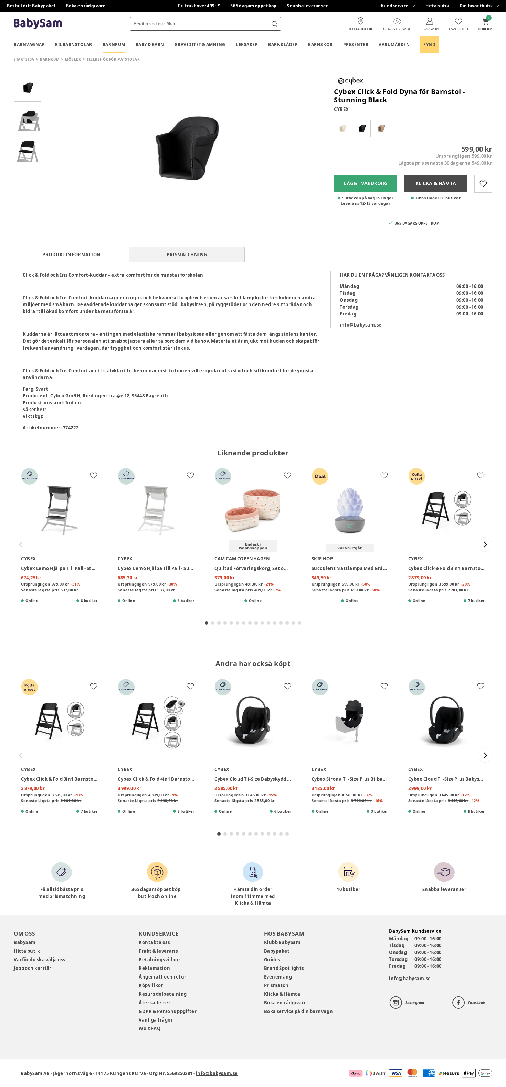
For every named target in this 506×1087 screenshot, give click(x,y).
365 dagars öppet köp (253, 6)
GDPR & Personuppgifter (168, 1011)
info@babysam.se (361, 325)
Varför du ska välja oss (39, 959)
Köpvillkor (151, 985)
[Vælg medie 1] (27, 88)
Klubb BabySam (282, 942)
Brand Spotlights (284, 968)
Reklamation (154, 968)
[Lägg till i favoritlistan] (483, 184)
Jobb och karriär (33, 968)
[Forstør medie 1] (184, 150)
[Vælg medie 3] (27, 150)
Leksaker (247, 45)
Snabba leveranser (307, 6)
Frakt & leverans (158, 951)
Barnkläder (283, 45)
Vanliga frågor (156, 1020)
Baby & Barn (150, 45)
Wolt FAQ (149, 1028)
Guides (272, 959)
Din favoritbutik (476, 6)
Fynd (429, 45)
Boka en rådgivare (85, 6)
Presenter (356, 45)
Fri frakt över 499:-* (199, 6)
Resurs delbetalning (163, 994)
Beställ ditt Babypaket (31, 6)
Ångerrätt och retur (162, 977)
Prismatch (276, 985)
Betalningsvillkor (159, 959)
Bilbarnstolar (73, 45)
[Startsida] (38, 24)
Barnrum (114, 45)
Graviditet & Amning (200, 45)
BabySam (25, 942)
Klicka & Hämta (282, 994)
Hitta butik (437, 6)
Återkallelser (154, 1003)
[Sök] (274, 23)
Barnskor (320, 45)
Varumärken (394, 45)
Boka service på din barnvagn (298, 1011)
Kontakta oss (154, 942)
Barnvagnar (29, 45)
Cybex (341, 109)
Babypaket (277, 951)
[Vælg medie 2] (27, 119)
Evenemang (278, 977)
